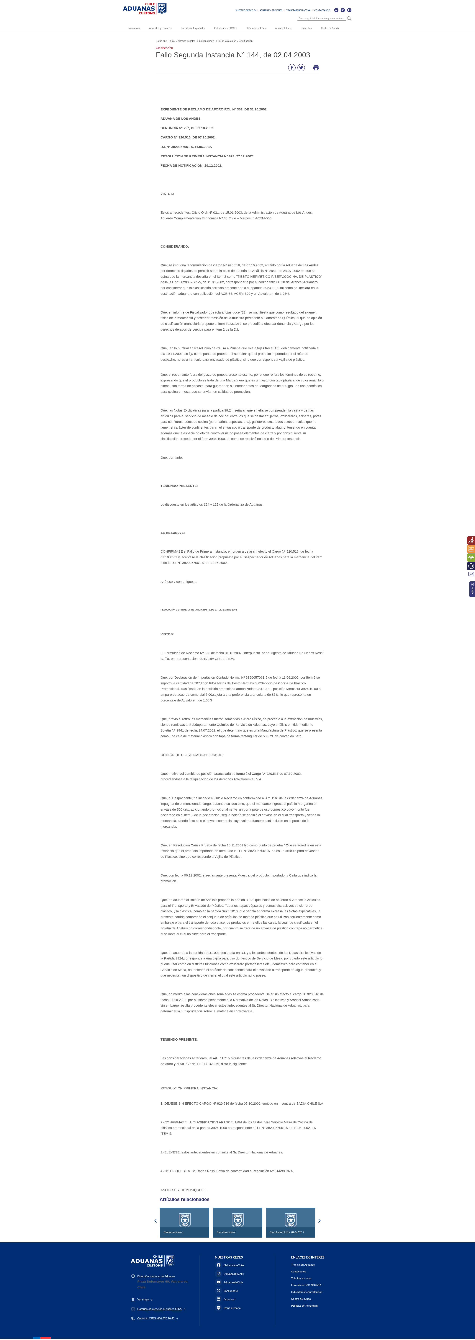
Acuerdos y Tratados (160, 28)
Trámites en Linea (256, 28)
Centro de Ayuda (330, 28)
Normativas (134, 28)
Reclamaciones (173, 1232)
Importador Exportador (193, 28)
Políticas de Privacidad (304, 1305)
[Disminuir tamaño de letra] (342, 10)
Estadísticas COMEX (225, 28)
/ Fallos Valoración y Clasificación (234, 41)
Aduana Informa (283, 28)
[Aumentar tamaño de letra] (336, 10)
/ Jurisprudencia (205, 41)
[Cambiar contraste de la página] (349, 10)
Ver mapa (143, 1299)
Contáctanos (298, 1271)
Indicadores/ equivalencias (306, 1291)
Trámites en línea (301, 1278)
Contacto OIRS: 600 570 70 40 (155, 1318)
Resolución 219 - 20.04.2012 (287, 1232)
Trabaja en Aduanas (303, 1264)
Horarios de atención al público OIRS (159, 1308)
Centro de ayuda (301, 1298)
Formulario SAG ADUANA (306, 1285)
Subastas (307, 28)
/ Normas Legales (185, 41)
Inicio (172, 41)
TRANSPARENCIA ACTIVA (298, 10)
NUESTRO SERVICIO (245, 10)
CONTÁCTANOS (322, 10)
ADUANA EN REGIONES (271, 10)
